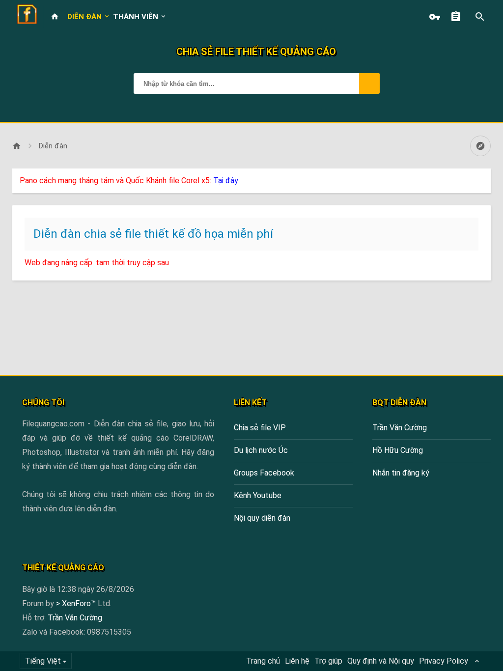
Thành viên (135, 16)
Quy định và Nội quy (380, 661)
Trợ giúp (328, 661)
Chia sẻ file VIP (260, 427)
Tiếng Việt (43, 661)
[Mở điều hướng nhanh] (480, 146)
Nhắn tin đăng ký (400, 472)
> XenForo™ (77, 603)
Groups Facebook (264, 472)
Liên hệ (297, 661)
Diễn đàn (84, 16)
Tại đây (225, 180)
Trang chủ (263, 661)
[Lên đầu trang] (469, 657)
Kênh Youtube (257, 495)
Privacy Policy (443, 661)
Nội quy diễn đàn (262, 518)
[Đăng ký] (458, 16)
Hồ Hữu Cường (397, 450)
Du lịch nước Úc (261, 450)
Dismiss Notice (484, 178)
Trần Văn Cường (399, 427)
